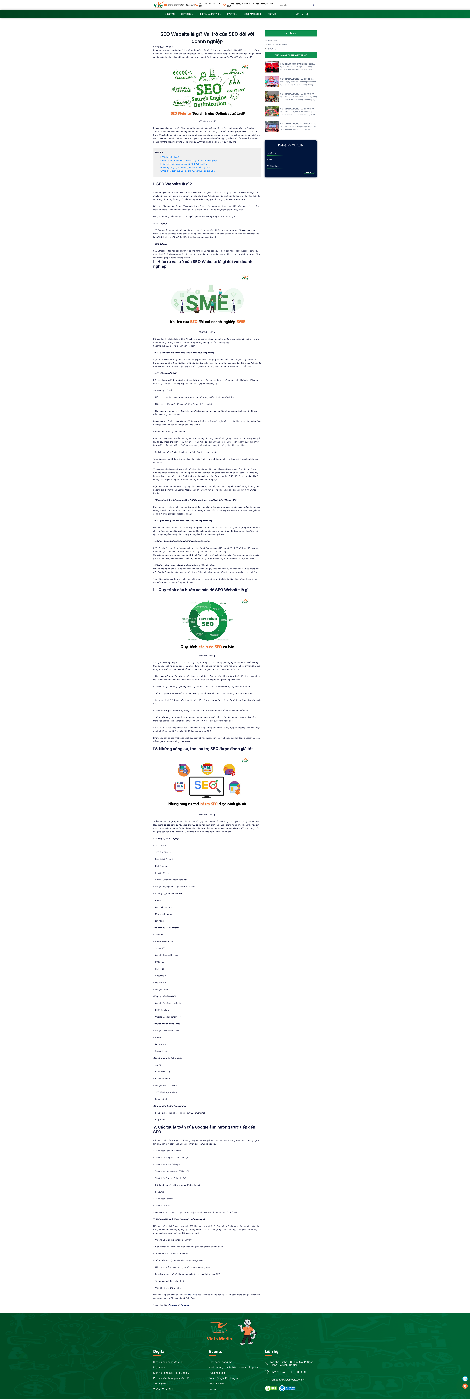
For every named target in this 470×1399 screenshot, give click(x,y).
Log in (308, 172)
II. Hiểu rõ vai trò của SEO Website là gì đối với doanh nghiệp (188, 160)
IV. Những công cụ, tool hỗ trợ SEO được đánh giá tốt (185, 167)
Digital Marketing (209, 14)
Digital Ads (159, 1367)
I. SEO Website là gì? (169, 157)
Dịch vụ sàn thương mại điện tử (171, 1378)
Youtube (173, 1305)
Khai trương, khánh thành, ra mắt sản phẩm (233, 1367)
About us (170, 14)
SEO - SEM (159, 1383)
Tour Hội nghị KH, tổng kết (224, 1378)
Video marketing (253, 14)
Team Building (217, 1383)
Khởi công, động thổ (220, 1362)
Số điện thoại (273, 166)
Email (269, 159)
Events (231, 14)
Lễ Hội (212, 1388)
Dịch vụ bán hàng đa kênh (168, 1362)
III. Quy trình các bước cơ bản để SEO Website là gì (183, 164)
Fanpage (185, 1305)
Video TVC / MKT (163, 1388)
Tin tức (272, 14)
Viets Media (191, 1294)
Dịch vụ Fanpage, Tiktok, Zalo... (171, 1372)
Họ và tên (271, 153)
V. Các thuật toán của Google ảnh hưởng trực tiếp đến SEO (187, 171)
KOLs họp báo (217, 1372)
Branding (186, 14)
